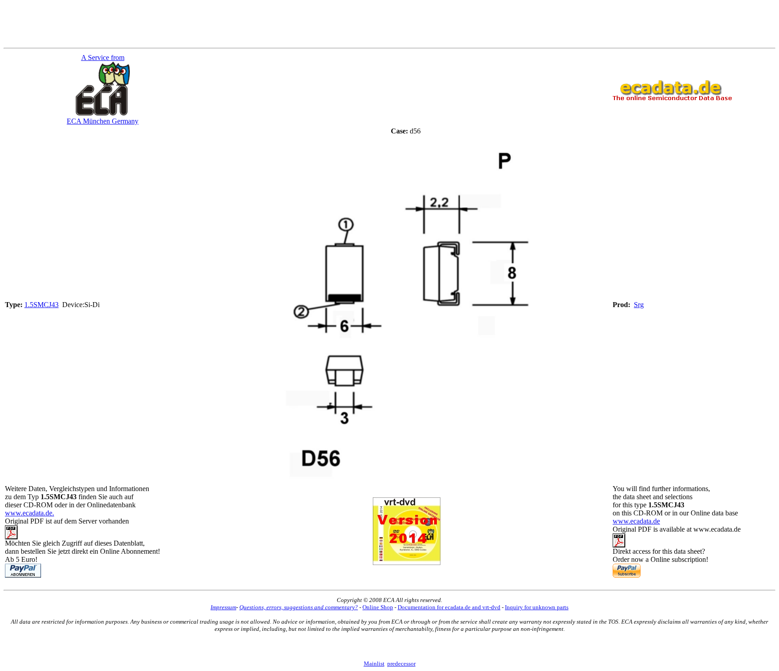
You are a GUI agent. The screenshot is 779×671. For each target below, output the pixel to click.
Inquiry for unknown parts (536, 607)
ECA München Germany (102, 121)
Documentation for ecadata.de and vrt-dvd (449, 607)
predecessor (401, 663)
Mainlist (374, 663)
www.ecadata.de (636, 521)
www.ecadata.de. (29, 513)
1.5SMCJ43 (41, 304)
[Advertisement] (389, 24)
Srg (639, 304)
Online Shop (377, 607)
